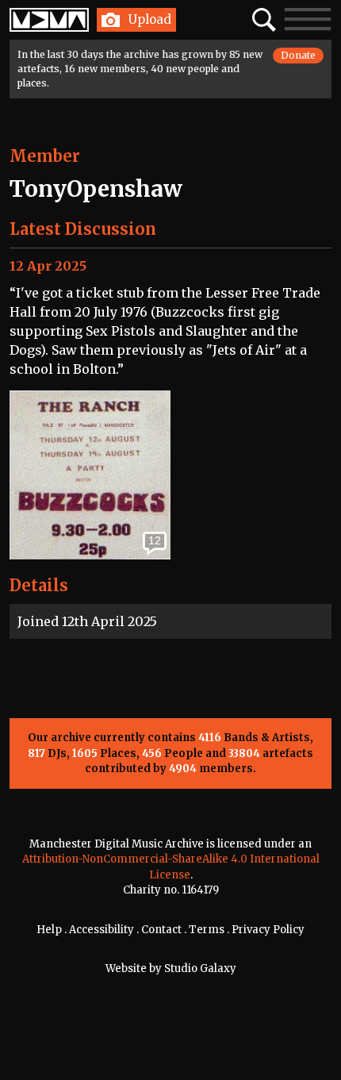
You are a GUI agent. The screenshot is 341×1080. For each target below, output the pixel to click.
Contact (161, 929)
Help (49, 929)
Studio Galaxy (200, 968)
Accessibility (101, 929)
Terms (206, 929)
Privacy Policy (268, 929)
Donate (298, 55)
